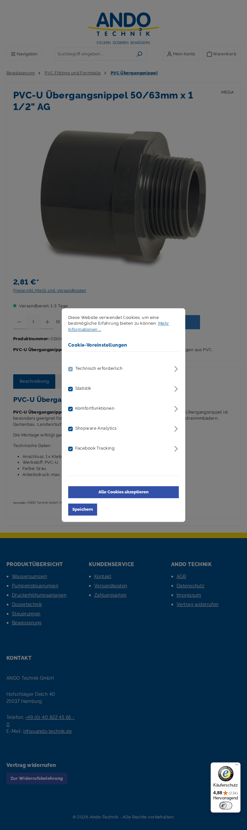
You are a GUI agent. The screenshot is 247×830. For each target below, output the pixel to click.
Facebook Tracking (94, 448)
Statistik (83, 388)
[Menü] (237, 766)
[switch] (225, 805)
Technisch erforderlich (99, 368)
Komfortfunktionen (94, 408)
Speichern (82, 509)
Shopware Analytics (96, 428)
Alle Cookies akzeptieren (123, 492)
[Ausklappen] (176, 368)
